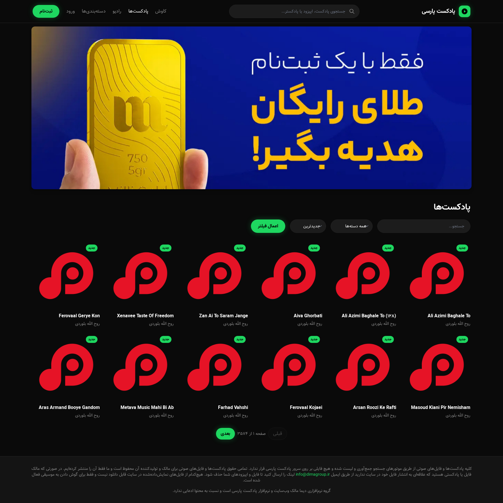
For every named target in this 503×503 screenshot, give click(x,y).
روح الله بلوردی (458, 324)
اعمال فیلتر (268, 226)
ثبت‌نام (46, 11)
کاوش (161, 11)
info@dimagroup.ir (313, 474)
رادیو (117, 11)
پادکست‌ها (138, 11)
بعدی (225, 434)
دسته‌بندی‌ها (94, 11)
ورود (70, 11)
